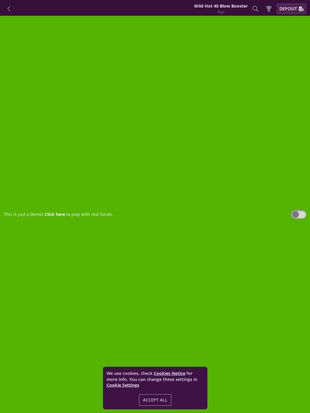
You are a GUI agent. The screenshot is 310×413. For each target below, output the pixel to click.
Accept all (155, 400)
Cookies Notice (169, 373)
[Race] (268, 8)
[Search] (255, 8)
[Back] (9, 8)
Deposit (288, 8)
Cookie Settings (123, 385)
